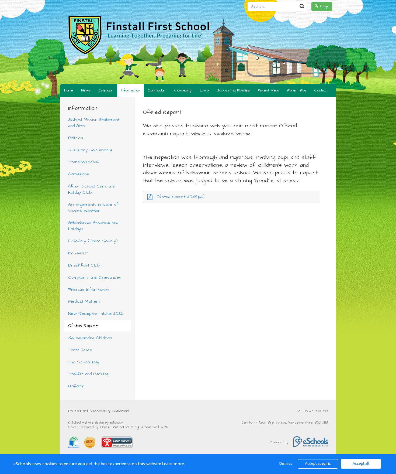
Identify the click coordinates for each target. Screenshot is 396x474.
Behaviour (78, 253)
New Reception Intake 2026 (95, 313)
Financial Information (88, 289)
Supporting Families (233, 90)
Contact (321, 90)
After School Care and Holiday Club (91, 189)
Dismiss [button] (285, 463)
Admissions (78, 174)
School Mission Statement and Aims (93, 123)
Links (204, 90)
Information (130, 90)
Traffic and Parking (88, 374)
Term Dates (80, 350)
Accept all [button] (361, 463)
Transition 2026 (83, 162)
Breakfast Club (84, 265)
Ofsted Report (83, 326)
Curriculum (157, 90)
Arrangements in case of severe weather (93, 208)
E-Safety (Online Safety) (92, 241)
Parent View (268, 90)
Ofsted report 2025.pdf (181, 197)
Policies (75, 138)
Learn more (173, 463)
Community (183, 90)
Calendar (106, 90)
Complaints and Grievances (94, 277)
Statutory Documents (90, 150)
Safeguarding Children (90, 338)
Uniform (76, 386)
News (86, 90)
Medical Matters (84, 301)
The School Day (83, 362)
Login (323, 6)
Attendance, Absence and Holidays (93, 226)
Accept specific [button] (318, 463)
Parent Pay (296, 90)
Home (68, 90)
